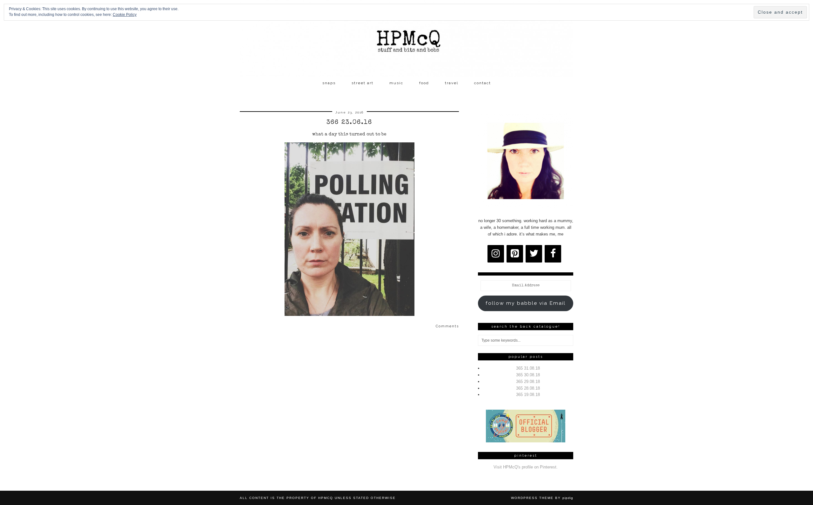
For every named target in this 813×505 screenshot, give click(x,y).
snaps (329, 83)
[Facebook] (553, 254)
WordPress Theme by (542, 498)
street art (362, 83)
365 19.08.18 (528, 394)
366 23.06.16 (349, 122)
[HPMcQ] (406, 38)
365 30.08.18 (528, 374)
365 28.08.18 (528, 388)
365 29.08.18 (528, 381)
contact (482, 83)
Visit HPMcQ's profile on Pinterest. (526, 467)
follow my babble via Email (526, 303)
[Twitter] (534, 254)
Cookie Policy (125, 14)
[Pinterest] (515, 254)
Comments (447, 326)
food (424, 83)
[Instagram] (495, 254)
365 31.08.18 (528, 368)
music (396, 83)
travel (451, 83)
